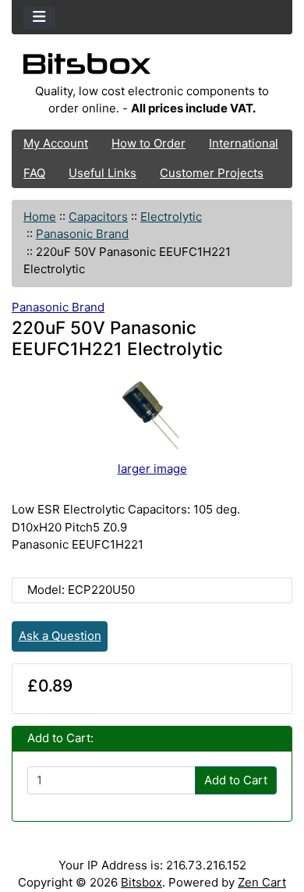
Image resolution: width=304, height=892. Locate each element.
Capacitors (98, 216)
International (243, 143)
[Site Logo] (152, 68)
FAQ (34, 172)
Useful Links (102, 172)
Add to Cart (235, 780)
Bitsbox (141, 882)
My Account (55, 143)
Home (39, 216)
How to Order (148, 143)
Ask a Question (60, 635)
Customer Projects (211, 172)
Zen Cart (262, 882)
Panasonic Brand (82, 233)
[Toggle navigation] (39, 17)
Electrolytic (171, 216)
